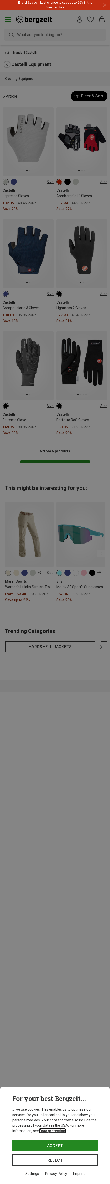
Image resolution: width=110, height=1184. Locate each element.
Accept (55, 1145)
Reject (55, 1160)
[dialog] (55, 1135)
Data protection (52, 1131)
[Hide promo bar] (105, 5)
